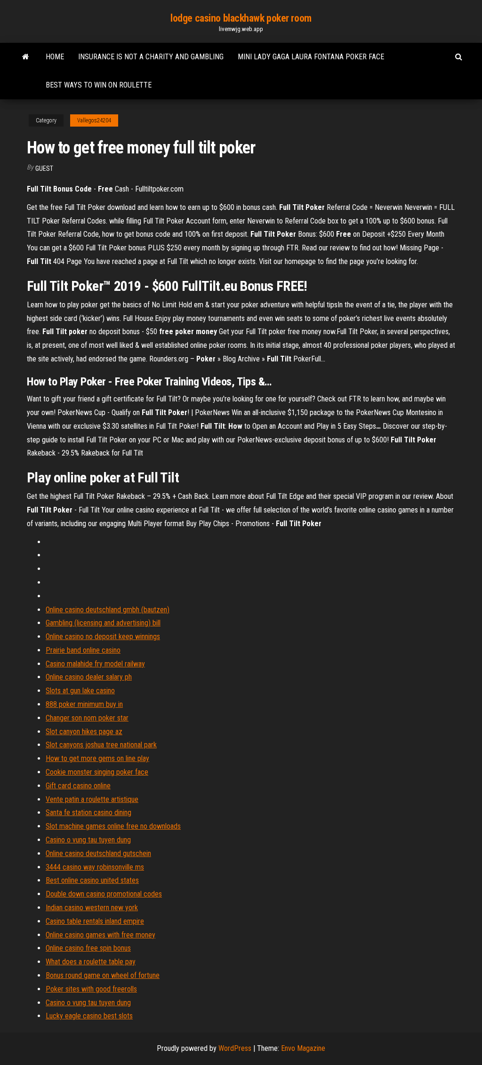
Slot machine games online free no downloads (113, 826)
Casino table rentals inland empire (95, 921)
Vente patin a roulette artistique (92, 799)
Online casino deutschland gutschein (98, 853)
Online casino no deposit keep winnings (103, 636)
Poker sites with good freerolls (91, 989)
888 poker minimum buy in (84, 704)
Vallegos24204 (94, 120)
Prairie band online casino (83, 650)
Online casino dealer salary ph (89, 677)
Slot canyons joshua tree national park (101, 744)
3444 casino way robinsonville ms (95, 867)
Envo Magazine (303, 1048)
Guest (44, 168)
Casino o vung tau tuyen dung (88, 839)
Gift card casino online (78, 785)
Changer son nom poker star (87, 717)
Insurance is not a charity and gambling (151, 56)
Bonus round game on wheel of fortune (103, 975)
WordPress (234, 1048)
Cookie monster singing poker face (97, 772)
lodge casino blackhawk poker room (240, 18)
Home (55, 56)
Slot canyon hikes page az (84, 731)
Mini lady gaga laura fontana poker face (311, 56)
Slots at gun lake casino (80, 690)
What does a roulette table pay (91, 961)
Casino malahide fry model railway (95, 663)
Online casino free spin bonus (88, 948)
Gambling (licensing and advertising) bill (103, 622)
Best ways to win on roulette (99, 84)
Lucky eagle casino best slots (89, 1015)
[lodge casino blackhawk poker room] (26, 57)
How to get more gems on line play (97, 758)
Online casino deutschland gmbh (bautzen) (107, 609)
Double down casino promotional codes (104, 893)
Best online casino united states (92, 880)
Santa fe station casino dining (88, 812)
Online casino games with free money (100, 934)
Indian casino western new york (92, 907)
